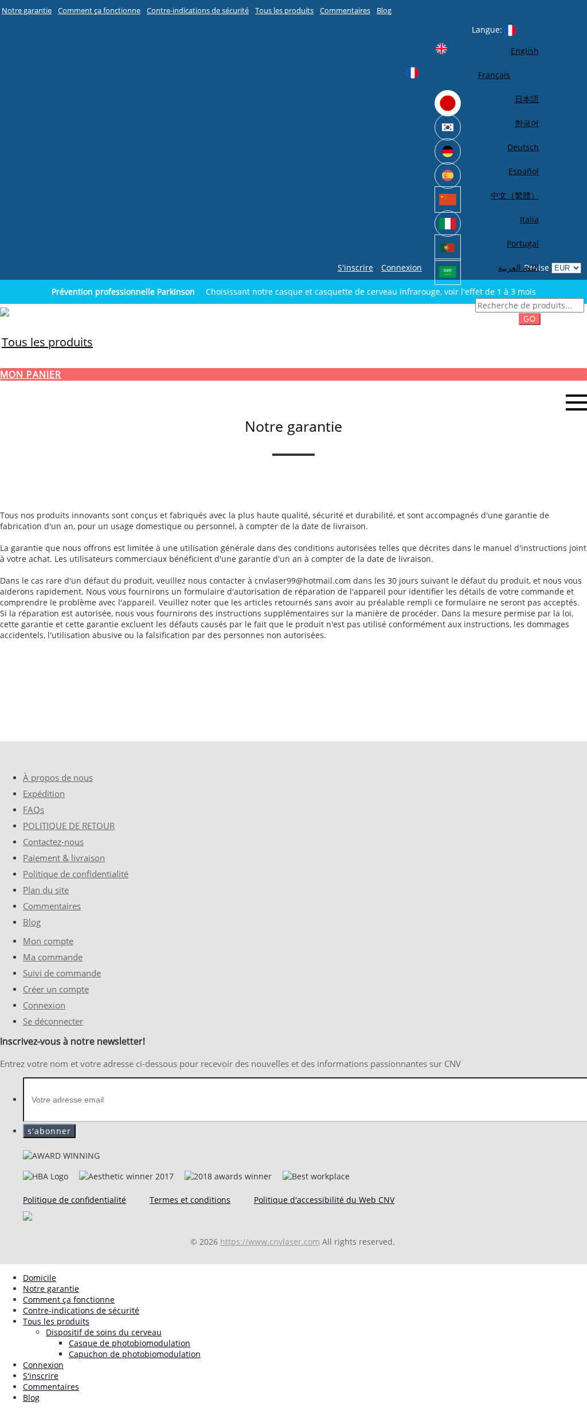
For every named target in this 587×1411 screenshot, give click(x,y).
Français (494, 74)
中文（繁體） (515, 195)
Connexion (401, 267)
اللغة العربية (518, 267)
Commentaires (345, 10)
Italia (529, 219)
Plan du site (46, 890)
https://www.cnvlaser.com (270, 1241)
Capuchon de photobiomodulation (135, 1354)
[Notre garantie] (4, 311)
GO (529, 319)
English (525, 50)
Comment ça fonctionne (99, 10)
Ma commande (53, 957)
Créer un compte (56, 989)
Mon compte (48, 941)
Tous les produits (284, 10)
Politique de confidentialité (75, 874)
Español (523, 171)
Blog (384, 10)
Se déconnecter (53, 1021)
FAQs (33, 809)
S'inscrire (355, 267)
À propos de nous (58, 777)
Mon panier (30, 374)
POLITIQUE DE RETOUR (69, 825)
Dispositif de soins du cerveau (104, 1332)
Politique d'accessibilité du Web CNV (324, 1199)
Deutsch (523, 147)
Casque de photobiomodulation (129, 1343)
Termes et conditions (190, 1199)
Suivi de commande (62, 973)
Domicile (39, 1277)
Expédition (44, 793)
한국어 (527, 123)
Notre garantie (27, 10)
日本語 (527, 98)
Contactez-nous (53, 842)
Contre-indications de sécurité (198, 10)
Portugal (523, 243)
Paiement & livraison (64, 858)
